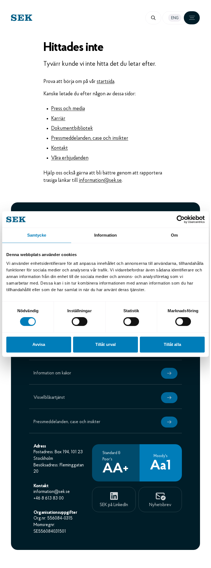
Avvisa (38, 344)
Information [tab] (105, 235)
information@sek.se (100, 180)
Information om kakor (52, 373)
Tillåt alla (172, 344)
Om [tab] (174, 235)
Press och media (68, 108)
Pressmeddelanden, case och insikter (89, 138)
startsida (105, 81)
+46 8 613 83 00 (49, 498)
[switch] (79, 321)
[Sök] (153, 17)
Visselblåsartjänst (49, 397)
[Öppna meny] (192, 17)
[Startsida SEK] (58, 17)
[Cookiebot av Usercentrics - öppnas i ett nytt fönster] (181, 219)
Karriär (58, 118)
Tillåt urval (105, 344)
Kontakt (59, 148)
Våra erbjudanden (69, 158)
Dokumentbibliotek (72, 128)
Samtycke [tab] (36, 235)
